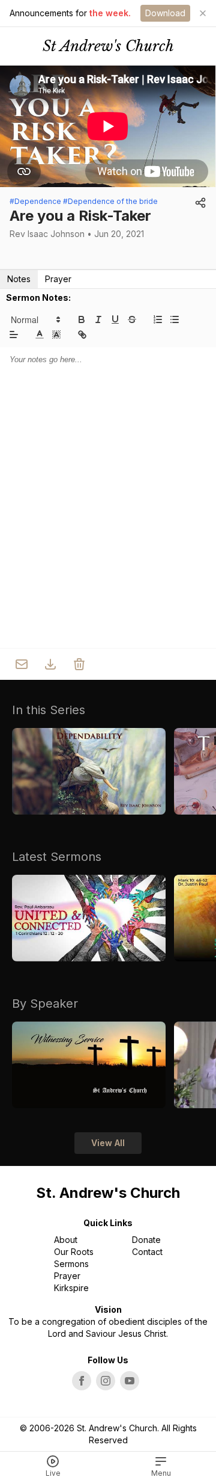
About (65, 1240)
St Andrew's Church (108, 46)
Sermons (71, 1264)
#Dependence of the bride (110, 201)
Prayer (58, 279)
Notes (19, 279)
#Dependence (35, 201)
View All (108, 1143)
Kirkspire (71, 1288)
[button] (34, 319)
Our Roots (74, 1252)
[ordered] (157, 319)
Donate (146, 1240)
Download (165, 13)
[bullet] (174, 319)
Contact (147, 1252)
